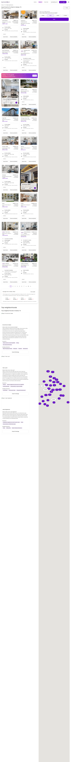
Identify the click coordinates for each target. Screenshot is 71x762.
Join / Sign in (63, 2)
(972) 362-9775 (23, 236)
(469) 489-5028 (5, 235)
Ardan (22, 203)
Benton (22, 146)
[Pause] (17, 80)
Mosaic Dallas (5, 146)
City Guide (32, 291)
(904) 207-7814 (23, 121)
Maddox (7, 263)
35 (28, 286)
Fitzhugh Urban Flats (25, 118)
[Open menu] (68, 2)
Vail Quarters (5, 20)
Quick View (5, 36)
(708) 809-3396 (5, 53)
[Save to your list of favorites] (16, 12)
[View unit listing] (16, 102)
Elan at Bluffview (5, 50)
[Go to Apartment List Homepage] (5, 2)
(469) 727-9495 (23, 206)
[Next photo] (18, 15)
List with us (54, 2)
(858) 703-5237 (5, 121)
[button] (45, 390)
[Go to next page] (31, 286)
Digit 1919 (4, 118)
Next (54, 19)
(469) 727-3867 (5, 23)
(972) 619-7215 (23, 25)
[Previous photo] (3, 15)
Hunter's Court (24, 89)
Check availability (13, 36)
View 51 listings (15, 393)
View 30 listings (15, 431)
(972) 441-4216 (4, 149)
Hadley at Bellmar (24, 263)
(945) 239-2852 (5, 206)
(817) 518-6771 (23, 149)
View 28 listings (15, 352)
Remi (3, 203)
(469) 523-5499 (5, 178)
